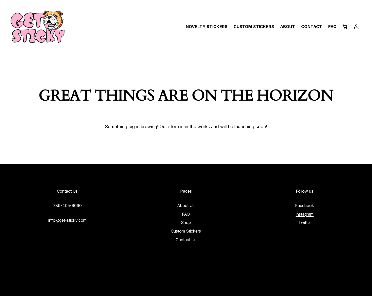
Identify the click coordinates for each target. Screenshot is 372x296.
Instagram (305, 214)
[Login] (356, 26)
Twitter (304, 222)
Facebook (304, 205)
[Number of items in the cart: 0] (344, 26)
